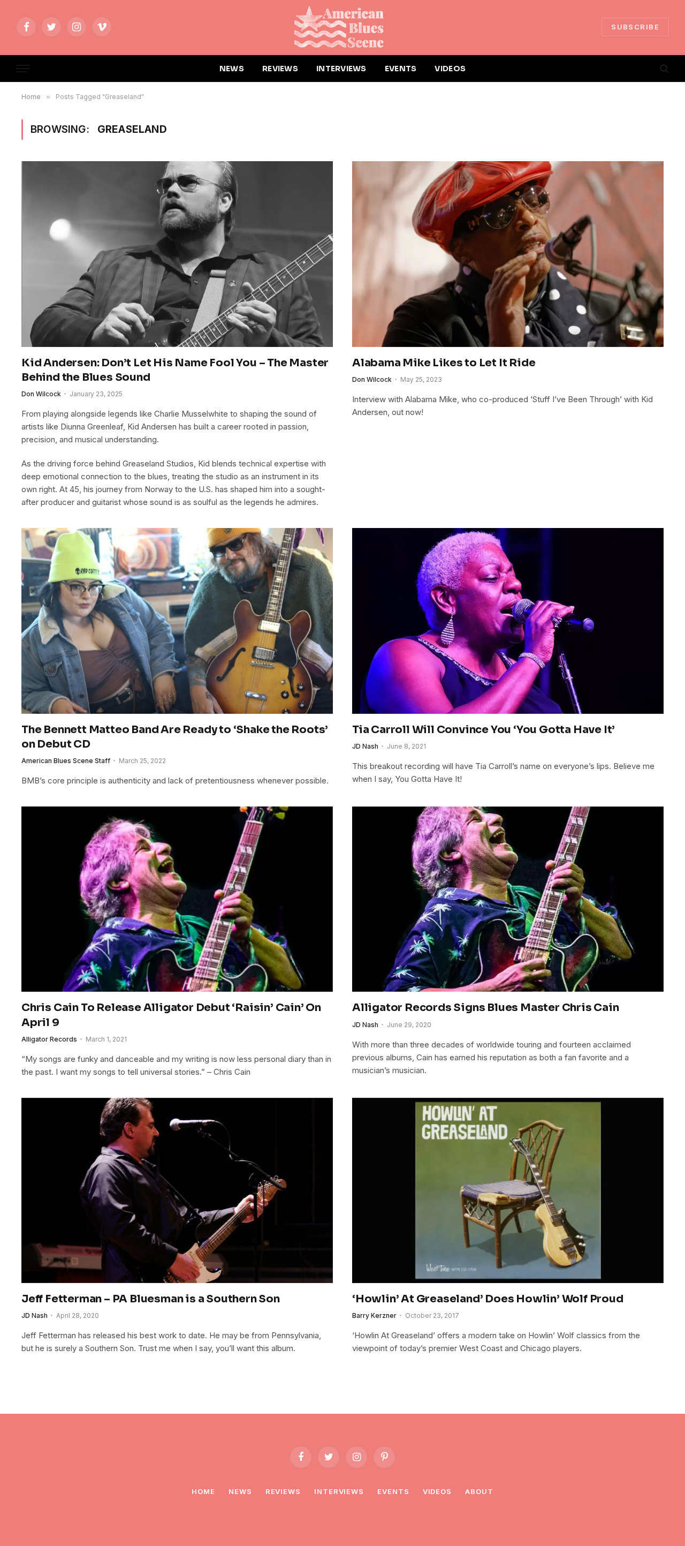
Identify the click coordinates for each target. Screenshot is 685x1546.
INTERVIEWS (341, 68)
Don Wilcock (41, 394)
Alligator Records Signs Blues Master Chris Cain (485, 1007)
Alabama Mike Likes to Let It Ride (444, 362)
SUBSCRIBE (635, 26)
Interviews (339, 1491)
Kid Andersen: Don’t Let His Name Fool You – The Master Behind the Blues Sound (175, 370)
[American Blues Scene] (342, 27)
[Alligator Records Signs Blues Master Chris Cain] (508, 899)
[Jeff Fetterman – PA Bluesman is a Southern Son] (177, 1190)
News (240, 1491)
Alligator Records (49, 1039)
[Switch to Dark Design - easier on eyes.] (646, 68)
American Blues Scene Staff (65, 761)
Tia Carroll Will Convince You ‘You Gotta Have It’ (483, 729)
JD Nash (365, 746)
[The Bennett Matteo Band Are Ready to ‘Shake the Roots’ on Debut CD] (177, 620)
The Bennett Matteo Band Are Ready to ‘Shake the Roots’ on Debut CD (174, 737)
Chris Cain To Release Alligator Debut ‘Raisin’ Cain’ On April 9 (171, 1015)
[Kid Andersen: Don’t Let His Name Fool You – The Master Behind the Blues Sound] (177, 253)
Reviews (283, 1491)
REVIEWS (280, 68)
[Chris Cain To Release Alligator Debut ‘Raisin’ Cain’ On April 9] (177, 899)
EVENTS (401, 68)
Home (203, 1491)
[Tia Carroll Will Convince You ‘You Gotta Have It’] (508, 620)
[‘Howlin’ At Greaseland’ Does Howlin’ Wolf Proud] (508, 1190)
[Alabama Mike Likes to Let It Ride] (508, 253)
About (479, 1491)
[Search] (663, 69)
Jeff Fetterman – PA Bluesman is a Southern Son (150, 1299)
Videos (437, 1491)
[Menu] (23, 69)
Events (393, 1491)
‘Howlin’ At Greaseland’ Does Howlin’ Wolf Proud (487, 1299)
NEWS (231, 68)
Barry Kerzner (374, 1315)
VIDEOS (450, 68)
